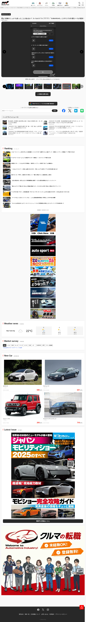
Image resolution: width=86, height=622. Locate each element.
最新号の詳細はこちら (43, 521)
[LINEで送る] (82, 110)
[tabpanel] (43, 347)
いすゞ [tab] (33, 345)
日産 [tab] (12, 345)
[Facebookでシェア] (64, 110)
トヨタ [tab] (8, 345)
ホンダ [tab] (16, 345)
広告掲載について (35, 614)
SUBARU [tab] (39, 345)
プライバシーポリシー (61, 614)
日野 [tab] (43, 345)
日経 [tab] (4, 345)
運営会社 (21, 614)
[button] (4, 51)
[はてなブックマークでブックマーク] (76, 110)
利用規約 (51, 614)
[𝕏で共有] (70, 110)
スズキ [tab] (25, 345)
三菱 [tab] (30, 345)
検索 (55, 110)
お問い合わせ (44, 614)
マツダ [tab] (21, 345)
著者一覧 (27, 614)
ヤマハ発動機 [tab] (49, 345)
